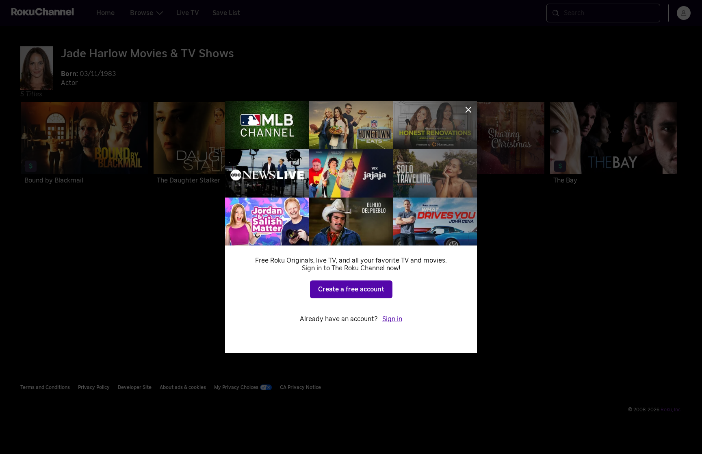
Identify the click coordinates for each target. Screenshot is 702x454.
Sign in (392, 319)
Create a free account (351, 289)
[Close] (468, 109)
